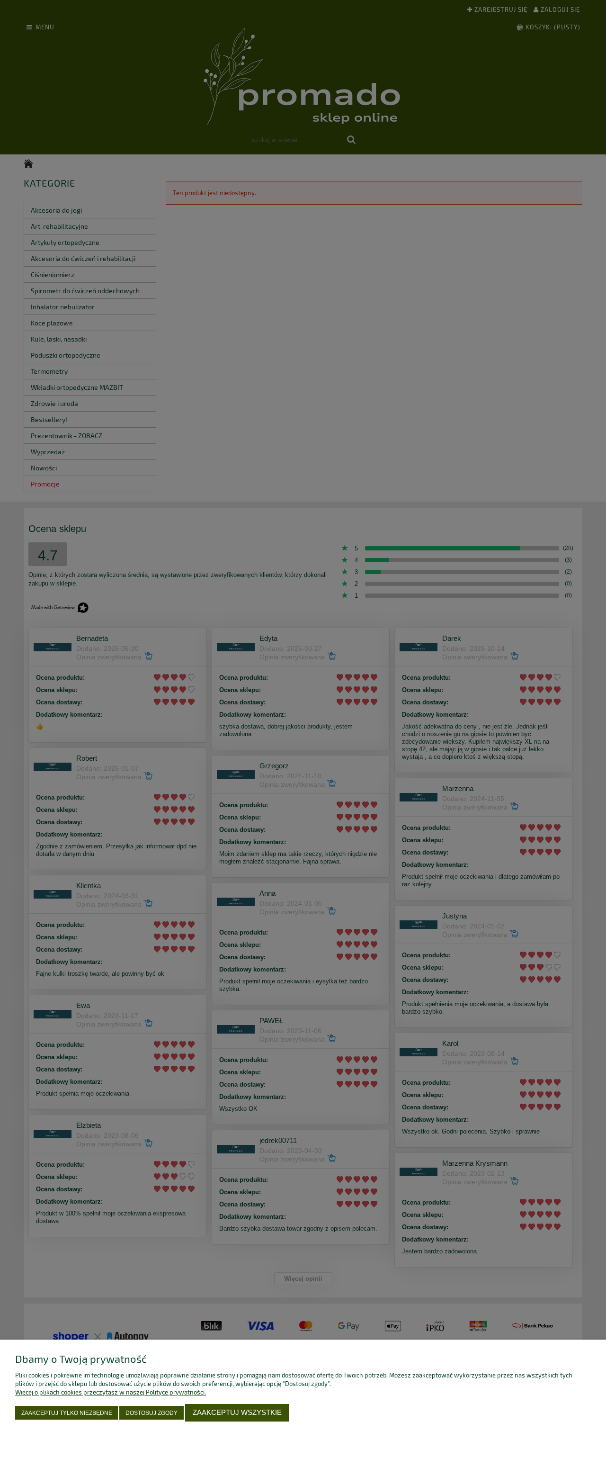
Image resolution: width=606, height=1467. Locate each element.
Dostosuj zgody (151, 1413)
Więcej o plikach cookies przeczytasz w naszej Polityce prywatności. (110, 1392)
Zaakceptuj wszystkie (237, 1412)
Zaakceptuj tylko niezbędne (66, 1413)
